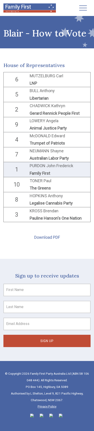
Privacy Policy (47, 406)
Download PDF (47, 237)
